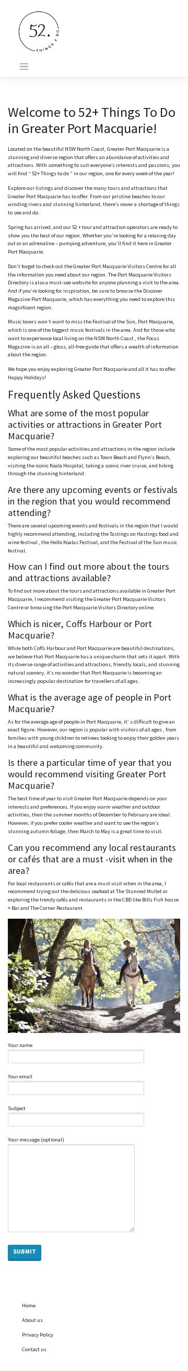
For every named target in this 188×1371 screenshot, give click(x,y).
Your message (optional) (36, 1139)
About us (32, 1320)
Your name (20, 1045)
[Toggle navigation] (24, 67)
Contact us (34, 1349)
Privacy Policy (37, 1334)
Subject (17, 1108)
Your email (20, 1076)
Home (29, 1305)
